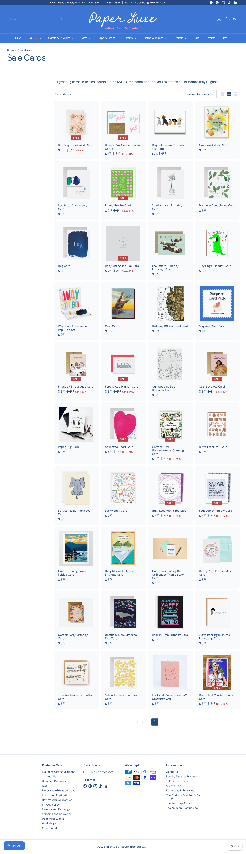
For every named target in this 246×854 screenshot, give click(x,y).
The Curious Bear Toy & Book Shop (184, 796)
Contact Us (49, 776)
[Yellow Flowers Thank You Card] (123, 680)
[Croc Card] (123, 309)
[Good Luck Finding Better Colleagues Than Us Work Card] (170, 558)
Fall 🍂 (33, 38)
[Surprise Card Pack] (217, 309)
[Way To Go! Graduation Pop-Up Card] (76, 311)
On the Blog (173, 786)
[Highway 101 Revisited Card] (170, 309)
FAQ (44, 786)
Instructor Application (56, 795)
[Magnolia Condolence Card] (217, 188)
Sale (196, 38)
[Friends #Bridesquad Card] (76, 369)
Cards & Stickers (59, 38)
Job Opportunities (178, 781)
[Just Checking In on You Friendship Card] (217, 619)
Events (211, 38)
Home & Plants (154, 38)
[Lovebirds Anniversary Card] (76, 190)
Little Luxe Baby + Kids (180, 790)
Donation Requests (54, 781)
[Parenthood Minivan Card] (123, 369)
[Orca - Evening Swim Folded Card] (76, 556)
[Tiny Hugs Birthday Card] (217, 249)
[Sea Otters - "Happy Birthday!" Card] (170, 250)
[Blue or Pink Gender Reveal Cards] (123, 130)
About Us (172, 772)
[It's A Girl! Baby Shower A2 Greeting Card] (170, 680)
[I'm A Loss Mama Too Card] (170, 493)
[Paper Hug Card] (76, 430)
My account (49, 828)
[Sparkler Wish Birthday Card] (170, 190)
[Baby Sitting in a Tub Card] (123, 249)
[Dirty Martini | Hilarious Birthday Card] (123, 556)
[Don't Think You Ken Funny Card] (217, 680)
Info (225, 38)
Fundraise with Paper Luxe (58, 790)
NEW (18, 38)
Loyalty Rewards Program (182, 776)
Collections (23, 50)
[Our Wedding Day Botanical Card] (170, 371)
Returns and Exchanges (57, 809)
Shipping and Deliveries (57, 814)
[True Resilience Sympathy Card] (76, 680)
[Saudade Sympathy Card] (217, 493)
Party (130, 38)
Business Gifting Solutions (58, 772)
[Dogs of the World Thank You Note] (170, 130)
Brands (179, 38)
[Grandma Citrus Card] (217, 128)
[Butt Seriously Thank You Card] (76, 495)
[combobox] (36, 19)
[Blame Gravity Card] (123, 188)
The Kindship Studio (179, 803)
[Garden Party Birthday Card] (76, 619)
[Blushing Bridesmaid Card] (76, 128)
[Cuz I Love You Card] (217, 369)
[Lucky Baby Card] (123, 493)
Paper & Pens (107, 38)
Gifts (84, 38)
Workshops (49, 823)
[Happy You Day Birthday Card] (217, 556)
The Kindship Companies (182, 808)
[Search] (60, 19)
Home (10, 50)
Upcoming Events (53, 818)
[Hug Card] (76, 249)
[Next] (154, 722)
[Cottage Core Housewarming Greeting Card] (170, 433)
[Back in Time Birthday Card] (170, 618)
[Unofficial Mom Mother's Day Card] (123, 619)
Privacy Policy (51, 804)
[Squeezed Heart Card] (123, 430)
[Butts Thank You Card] (217, 430)
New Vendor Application (57, 800)
